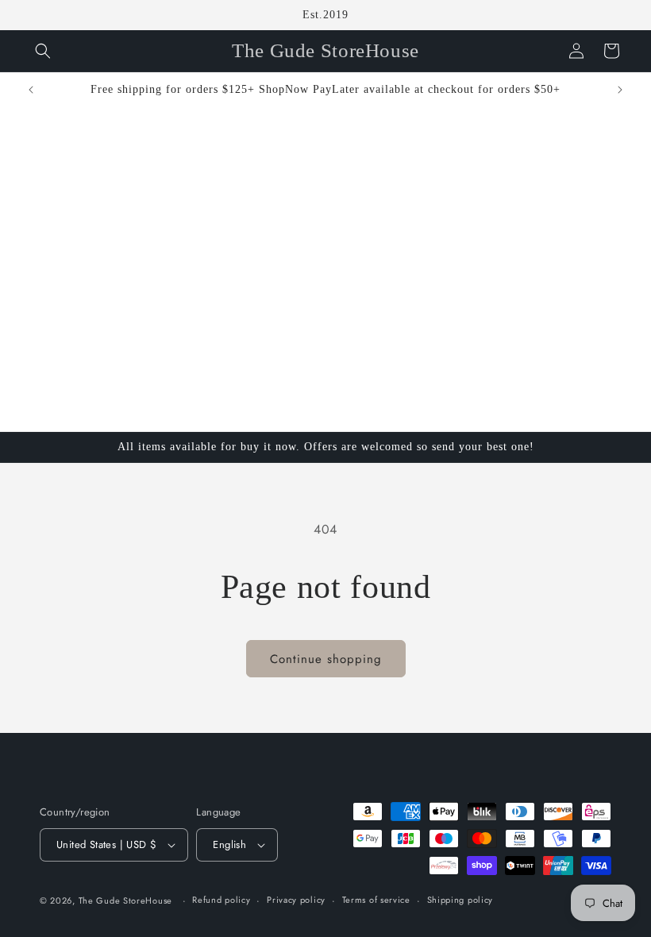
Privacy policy (296, 899)
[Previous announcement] (30, 89)
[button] (42, 50)
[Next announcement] (620, 89)
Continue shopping (326, 659)
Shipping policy (460, 899)
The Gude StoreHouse (125, 900)
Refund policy (221, 899)
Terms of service (376, 899)
